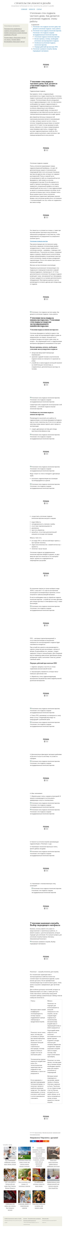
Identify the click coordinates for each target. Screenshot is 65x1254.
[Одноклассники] (46, 1141)
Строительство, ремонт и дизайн (32, 3)
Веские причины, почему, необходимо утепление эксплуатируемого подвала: (46, 40)
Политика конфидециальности (29, 1220)
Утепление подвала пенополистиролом (46, 37)
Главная (24, 9)
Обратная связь (45, 1218)
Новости (32, 9)
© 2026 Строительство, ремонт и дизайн (13, 1218)
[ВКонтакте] (33, 1141)
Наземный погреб (56, 1132)
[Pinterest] (39, 1141)
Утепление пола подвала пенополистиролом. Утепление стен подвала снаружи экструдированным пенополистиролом (47, 33)
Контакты (25, 1218)
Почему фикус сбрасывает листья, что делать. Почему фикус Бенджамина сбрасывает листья (15, 39)
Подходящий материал (35, 1134)
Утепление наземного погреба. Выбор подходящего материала (45, 50)
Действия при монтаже (47, 1132)
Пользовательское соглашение (34, 1218)
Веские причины (38, 1132)
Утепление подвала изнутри (39, 241)
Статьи (39, 9)
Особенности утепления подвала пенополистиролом (44, 44)
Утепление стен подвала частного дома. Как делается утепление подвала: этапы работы (47, 28)
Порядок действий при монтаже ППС (46, 47)
